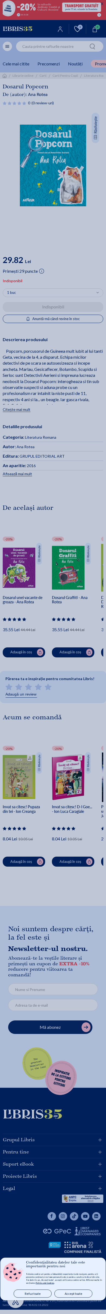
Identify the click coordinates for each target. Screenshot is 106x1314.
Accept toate (73, 1293)
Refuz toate (33, 1293)
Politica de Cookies (45, 1283)
